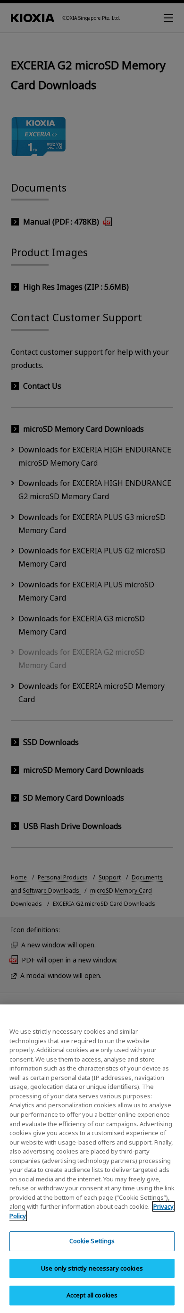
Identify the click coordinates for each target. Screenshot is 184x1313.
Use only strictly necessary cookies (92, 1268)
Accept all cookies (92, 1295)
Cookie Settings (92, 1241)
